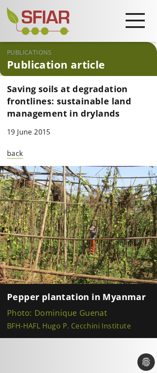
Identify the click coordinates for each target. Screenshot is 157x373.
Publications (29, 52)
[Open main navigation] (135, 20)
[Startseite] (78, 21)
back (15, 153)
